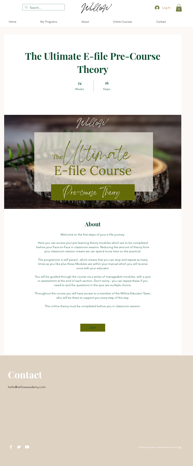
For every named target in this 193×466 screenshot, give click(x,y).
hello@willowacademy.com (27, 387)
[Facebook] (10, 446)
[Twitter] (18, 446)
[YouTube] (27, 446)
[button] (179, 8)
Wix (180, 447)
